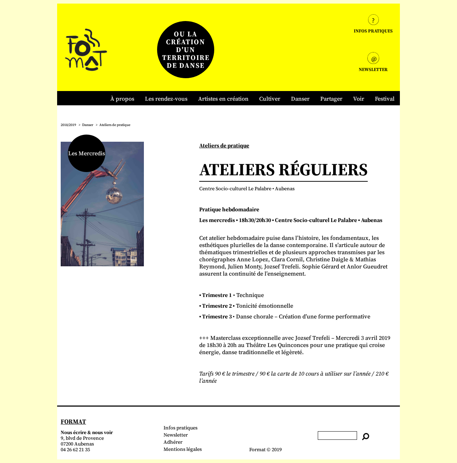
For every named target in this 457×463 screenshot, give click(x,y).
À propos (122, 98)
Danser (300, 98)
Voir (358, 98)
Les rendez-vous (166, 98)
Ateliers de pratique (114, 124)
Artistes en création (223, 98)
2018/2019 (68, 124)
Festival (385, 98)
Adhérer (173, 442)
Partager (331, 98)
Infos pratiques (180, 427)
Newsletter (176, 434)
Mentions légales (183, 449)
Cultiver (269, 98)
